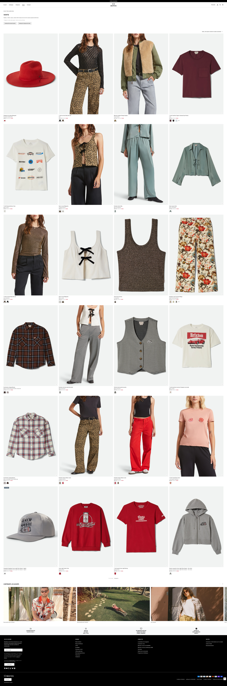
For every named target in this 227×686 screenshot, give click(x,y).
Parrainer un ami (79, 649)
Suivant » (116, 578)
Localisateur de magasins (143, 641)
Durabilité (77, 647)
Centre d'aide (209, 643)
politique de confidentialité (190, 679)
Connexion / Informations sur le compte (214, 641)
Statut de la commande (143, 651)
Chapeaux (18, 4)
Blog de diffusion (79, 643)
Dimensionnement (210, 645)
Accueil (5, 4)
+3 (178, 120)
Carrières (140, 649)
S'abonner (77, 656)
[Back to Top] (224, 678)
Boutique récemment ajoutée (10, 23)
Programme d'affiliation (143, 653)
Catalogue (11, 4)
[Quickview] (56, 113)
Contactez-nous (141, 643)
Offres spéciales (78, 651)
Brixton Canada (9, 682)
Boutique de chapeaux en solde (24, 23)
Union (76, 645)
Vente (23, 4)
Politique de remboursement (218, 679)
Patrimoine (77, 654)
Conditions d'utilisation (181, 679)
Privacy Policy (12, 660)
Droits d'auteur (199, 679)
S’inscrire (9, 664)
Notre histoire (78, 641)
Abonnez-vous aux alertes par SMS (145, 647)
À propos (29, 4)
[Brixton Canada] (113, 4)
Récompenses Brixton (80, 653)
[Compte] (217, 4)
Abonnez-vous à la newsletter (144, 645)
